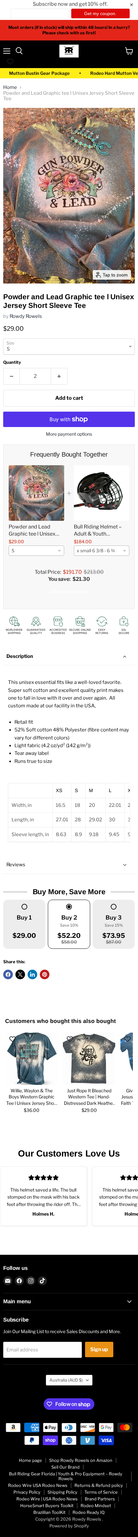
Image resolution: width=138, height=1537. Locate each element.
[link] (36, 493)
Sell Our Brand (65, 1467)
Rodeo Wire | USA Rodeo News (47, 1498)
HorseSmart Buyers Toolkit (46, 1505)
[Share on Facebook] (8, 974)
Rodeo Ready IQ (89, 1512)
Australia (66, 1380)
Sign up (99, 1349)
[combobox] (36, 551)
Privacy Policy (26, 1492)
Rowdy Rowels (26, 316)
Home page (30, 1460)
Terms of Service (101, 1492)
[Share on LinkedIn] (32, 974)
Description (19, 656)
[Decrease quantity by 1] (11, 376)
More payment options (69, 434)
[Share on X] (20, 974)
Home (10, 87)
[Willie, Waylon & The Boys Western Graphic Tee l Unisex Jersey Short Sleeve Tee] (31, 1059)
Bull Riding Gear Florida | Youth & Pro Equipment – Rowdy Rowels (65, 1476)
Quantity (12, 362)
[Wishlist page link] (10, 61)
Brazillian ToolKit (49, 1512)
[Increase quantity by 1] (59, 376)
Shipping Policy (62, 1492)
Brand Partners (100, 1498)
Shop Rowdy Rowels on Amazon (80, 1460)
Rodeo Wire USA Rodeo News (37, 1485)
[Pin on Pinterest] (44, 974)
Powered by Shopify (69, 1525)
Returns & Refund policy (98, 1485)
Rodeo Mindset (96, 1505)
